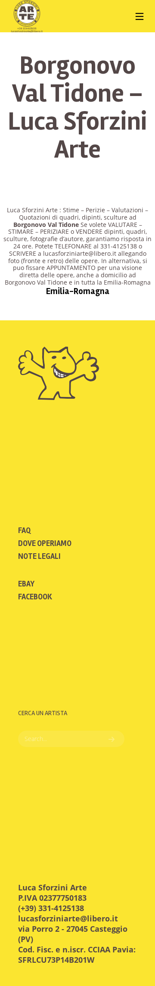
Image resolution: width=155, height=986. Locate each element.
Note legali (39, 556)
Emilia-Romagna (77, 291)
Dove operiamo (44, 543)
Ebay (26, 584)
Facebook (35, 597)
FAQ (24, 530)
